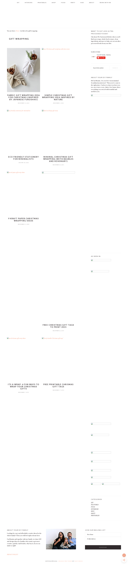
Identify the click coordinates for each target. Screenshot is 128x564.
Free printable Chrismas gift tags (58, 385)
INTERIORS (94, 509)
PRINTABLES (95, 515)
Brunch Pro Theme (65, 561)
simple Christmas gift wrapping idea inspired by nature (58, 97)
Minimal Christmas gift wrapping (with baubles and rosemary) (58, 159)
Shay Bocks (79, 561)
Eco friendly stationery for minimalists (23, 158)
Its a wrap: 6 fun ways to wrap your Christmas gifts (23, 386)
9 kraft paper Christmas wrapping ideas (23, 219)
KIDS (92, 511)
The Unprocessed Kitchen (104, 37)
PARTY (93, 513)
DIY (92, 502)
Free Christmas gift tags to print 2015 (58, 326)
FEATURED (94, 504)
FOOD (93, 507)
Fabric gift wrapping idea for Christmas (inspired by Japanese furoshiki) (23, 97)
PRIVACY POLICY (12, 554)
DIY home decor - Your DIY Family (64, 16)
